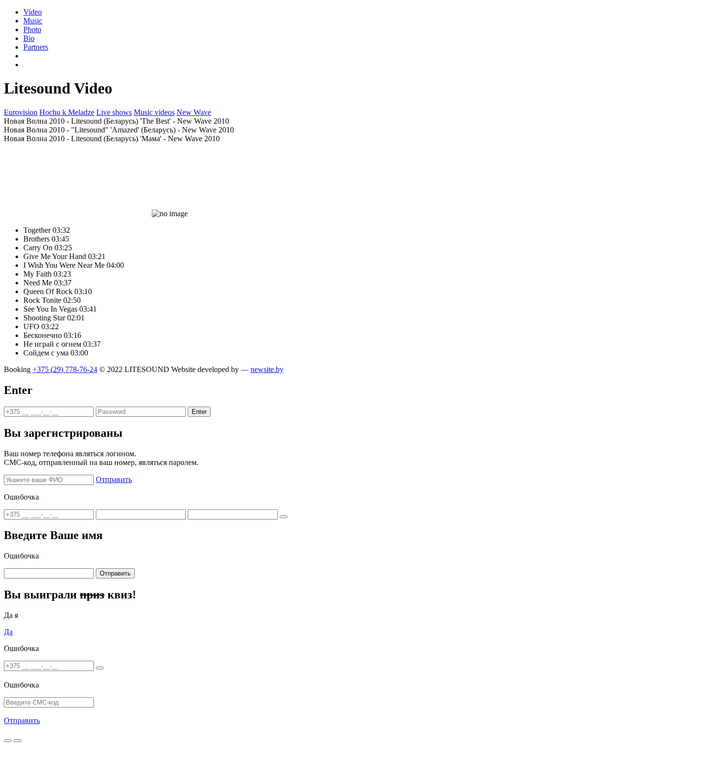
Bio (29, 38)
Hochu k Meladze (66, 112)
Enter (199, 411)
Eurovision (20, 112)
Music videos (154, 112)
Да (8, 632)
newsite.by (267, 369)
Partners (35, 47)
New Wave (194, 112)
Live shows (114, 112)
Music (32, 21)
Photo (32, 29)
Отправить (114, 479)
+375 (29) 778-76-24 (65, 369)
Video (32, 12)
